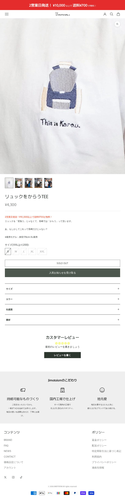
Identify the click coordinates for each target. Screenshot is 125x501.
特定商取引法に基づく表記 (106, 451)
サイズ (9, 288)
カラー (9, 299)
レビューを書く (62, 355)
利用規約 (97, 456)
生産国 (9, 309)
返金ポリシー (99, 439)
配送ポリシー (99, 445)
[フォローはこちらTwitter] (5, 477)
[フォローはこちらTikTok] (21, 477)
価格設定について (13, 462)
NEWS (7, 451)
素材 (8, 319)
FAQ (6, 445)
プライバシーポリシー (104, 462)
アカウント (10, 467)
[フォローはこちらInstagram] (13, 477)
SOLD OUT (62, 263)
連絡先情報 (98, 467)
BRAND (8, 439)
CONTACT (10, 456)
